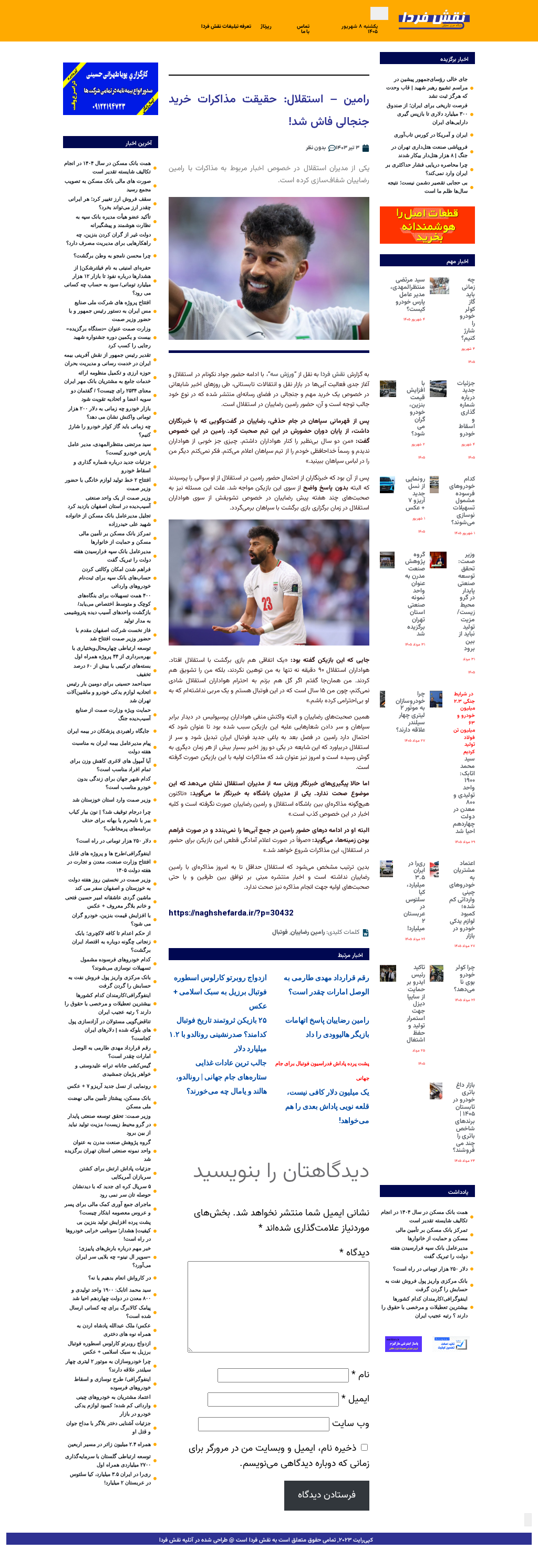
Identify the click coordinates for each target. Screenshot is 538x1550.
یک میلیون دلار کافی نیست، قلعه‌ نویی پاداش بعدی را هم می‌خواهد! (322, 1092)
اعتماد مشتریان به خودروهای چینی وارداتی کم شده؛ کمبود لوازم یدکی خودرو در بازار (462, 900)
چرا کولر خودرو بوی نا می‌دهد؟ (464, 978)
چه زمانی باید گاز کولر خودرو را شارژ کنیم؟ (467, 308)
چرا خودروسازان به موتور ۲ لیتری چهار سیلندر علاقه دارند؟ (410, 712)
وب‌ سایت (350, 1423)
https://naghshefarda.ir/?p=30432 (231, 913)
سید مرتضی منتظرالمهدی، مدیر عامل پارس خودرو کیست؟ (407, 294)
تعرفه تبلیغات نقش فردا (226, 26)
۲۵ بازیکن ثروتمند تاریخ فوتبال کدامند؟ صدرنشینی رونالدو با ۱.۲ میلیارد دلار (218, 1034)
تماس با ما (303, 29)
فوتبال (280, 932)
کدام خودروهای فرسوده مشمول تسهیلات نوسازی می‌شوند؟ (462, 500)
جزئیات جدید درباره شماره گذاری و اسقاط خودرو (466, 409)
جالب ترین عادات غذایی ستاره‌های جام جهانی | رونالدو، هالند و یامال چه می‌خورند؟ (221, 1076)
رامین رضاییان (308, 932)
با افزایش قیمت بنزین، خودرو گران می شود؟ (416, 409)
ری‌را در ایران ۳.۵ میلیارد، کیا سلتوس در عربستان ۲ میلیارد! (414, 896)
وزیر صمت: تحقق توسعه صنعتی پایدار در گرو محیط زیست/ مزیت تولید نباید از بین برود (466, 601)
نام (360, 1374)
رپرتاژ (266, 26)
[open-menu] (379, 13)
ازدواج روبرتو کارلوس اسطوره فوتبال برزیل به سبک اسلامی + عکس (220, 991)
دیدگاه (354, 1253)
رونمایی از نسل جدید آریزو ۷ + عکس (415, 493)
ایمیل (355, 1399)
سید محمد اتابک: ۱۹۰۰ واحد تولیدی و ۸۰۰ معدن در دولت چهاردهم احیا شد (464, 763)
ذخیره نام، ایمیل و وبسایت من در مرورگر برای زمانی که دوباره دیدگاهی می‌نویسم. (279, 1456)
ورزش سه (282, 374)
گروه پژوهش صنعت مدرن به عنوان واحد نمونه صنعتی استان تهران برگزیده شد (415, 594)
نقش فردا (332, 374)
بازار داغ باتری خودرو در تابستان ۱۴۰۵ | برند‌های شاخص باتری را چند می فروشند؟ (464, 1117)
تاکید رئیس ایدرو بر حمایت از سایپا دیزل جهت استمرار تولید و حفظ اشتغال (416, 1004)
